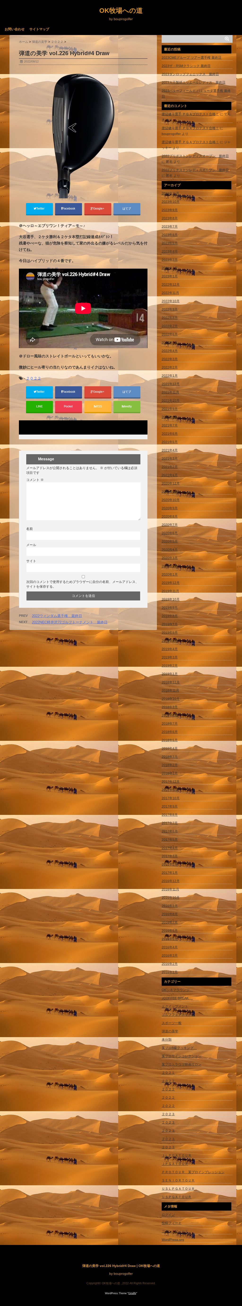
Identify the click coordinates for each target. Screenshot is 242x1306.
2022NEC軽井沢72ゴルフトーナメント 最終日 (70, 622)
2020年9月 (170, 508)
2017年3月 (170, 856)
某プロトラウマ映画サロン (181, 1064)
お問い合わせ (15, 29)
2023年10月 (171, 202)
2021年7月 (170, 425)
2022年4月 (170, 351)
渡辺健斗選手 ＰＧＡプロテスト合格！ (190, 114)
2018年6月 (170, 732)
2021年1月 (170, 475)
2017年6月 (170, 831)
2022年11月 (170, 293)
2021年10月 (171, 400)
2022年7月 (170, 326)
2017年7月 (170, 823)
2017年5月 (170, 839)
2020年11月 (170, 491)
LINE (39, 406)
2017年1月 (170, 873)
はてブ (127, 208)
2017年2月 (170, 864)
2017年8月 (170, 815)
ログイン (168, 1215)
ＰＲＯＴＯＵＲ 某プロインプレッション (193, 1172)
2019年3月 (170, 657)
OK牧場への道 (121, 10)
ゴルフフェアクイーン (178, 1015)
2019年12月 (171, 583)
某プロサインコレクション (181, 1056)
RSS (99, 406)
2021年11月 (170, 392)
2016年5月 (170, 939)
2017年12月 (171, 781)
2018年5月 (170, 740)
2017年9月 (170, 806)
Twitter (40, 208)
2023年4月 (170, 251)
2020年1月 (170, 574)
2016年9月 (170, 906)
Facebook (69, 208)
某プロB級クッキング (179, 1048)
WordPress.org (173, 1239)
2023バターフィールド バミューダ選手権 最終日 (196, 93)
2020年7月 (170, 525)
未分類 (167, 1039)
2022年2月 (170, 367)
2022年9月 (170, 309)
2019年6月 (170, 632)
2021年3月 (170, 458)
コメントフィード (175, 1231)
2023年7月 (170, 226)
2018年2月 (170, 765)
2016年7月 (170, 922)
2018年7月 (170, 723)
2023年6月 (170, 235)
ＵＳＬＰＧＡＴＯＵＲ (178, 1189)
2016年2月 (170, 964)
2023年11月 (170, 193)
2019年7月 (170, 624)
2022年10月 (171, 301)
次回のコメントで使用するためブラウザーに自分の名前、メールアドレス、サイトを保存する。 (82, 584)
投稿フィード (172, 1223)
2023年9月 (170, 210)
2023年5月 (170, 243)
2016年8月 (170, 914)
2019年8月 (170, 616)
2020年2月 (170, 566)
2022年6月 (170, 334)
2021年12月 (171, 384)
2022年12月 (171, 284)
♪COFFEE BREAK (177, 998)
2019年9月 (170, 607)
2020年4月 (170, 549)
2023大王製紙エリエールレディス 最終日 (193, 82)
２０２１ (168, 1073)
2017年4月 (170, 848)
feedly (128, 406)
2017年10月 (171, 798)
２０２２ (33, 378)
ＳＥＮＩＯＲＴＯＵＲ (178, 1180)
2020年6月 (170, 533)
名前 (29, 529)
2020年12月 (171, 483)
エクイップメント (175, 1006)
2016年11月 (170, 889)
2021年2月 (170, 467)
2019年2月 (170, 665)
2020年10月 (171, 500)
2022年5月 (170, 342)
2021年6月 (170, 433)
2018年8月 (170, 715)
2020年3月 (170, 558)
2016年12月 (171, 881)
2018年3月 (170, 757)
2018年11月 (170, 690)
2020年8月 (170, 516)
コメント (35, 480)
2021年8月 (170, 417)
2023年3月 (170, 260)
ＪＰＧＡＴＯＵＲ (175, 1164)
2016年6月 (170, 931)
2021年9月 (170, 409)
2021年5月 (170, 442)
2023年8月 (170, 218)
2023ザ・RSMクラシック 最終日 (186, 66)
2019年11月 (170, 591)
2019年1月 (170, 674)
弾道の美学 (170, 1031)
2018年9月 (170, 707)
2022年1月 (170, 376)
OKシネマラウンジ (177, 990)
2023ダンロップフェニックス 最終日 (190, 74)
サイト (31, 561)
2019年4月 (170, 649)
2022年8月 (170, 318)
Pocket (68, 406)
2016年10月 (171, 897)
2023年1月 (170, 276)
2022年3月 (170, 359)
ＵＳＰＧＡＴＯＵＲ (176, 1197)
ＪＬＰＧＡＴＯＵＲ (176, 1155)
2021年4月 (170, 450)
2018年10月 (171, 699)
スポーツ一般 (172, 1023)
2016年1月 (170, 972)
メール (31, 545)
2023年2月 (170, 268)
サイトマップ (39, 29)
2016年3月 (170, 955)
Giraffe (132, 1293)
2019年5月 (170, 641)
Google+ (99, 208)
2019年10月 (171, 599)
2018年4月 (170, 748)
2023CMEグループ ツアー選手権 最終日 (191, 57)
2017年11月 (170, 790)
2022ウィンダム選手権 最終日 (57, 616)
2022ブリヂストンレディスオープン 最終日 (195, 156)
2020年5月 (170, 541)
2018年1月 (170, 773)
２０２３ (168, 1114)
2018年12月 (171, 682)
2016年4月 (170, 947)
